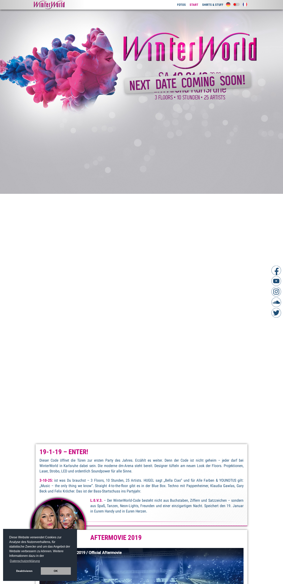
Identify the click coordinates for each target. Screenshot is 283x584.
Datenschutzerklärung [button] (25, 561)
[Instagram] (276, 291)
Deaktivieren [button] (24, 570)
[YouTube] (276, 281)
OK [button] (56, 570)
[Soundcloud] (276, 302)
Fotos (181, 5)
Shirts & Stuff (212, 5)
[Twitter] (276, 313)
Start (194, 5)
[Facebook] (276, 270)
